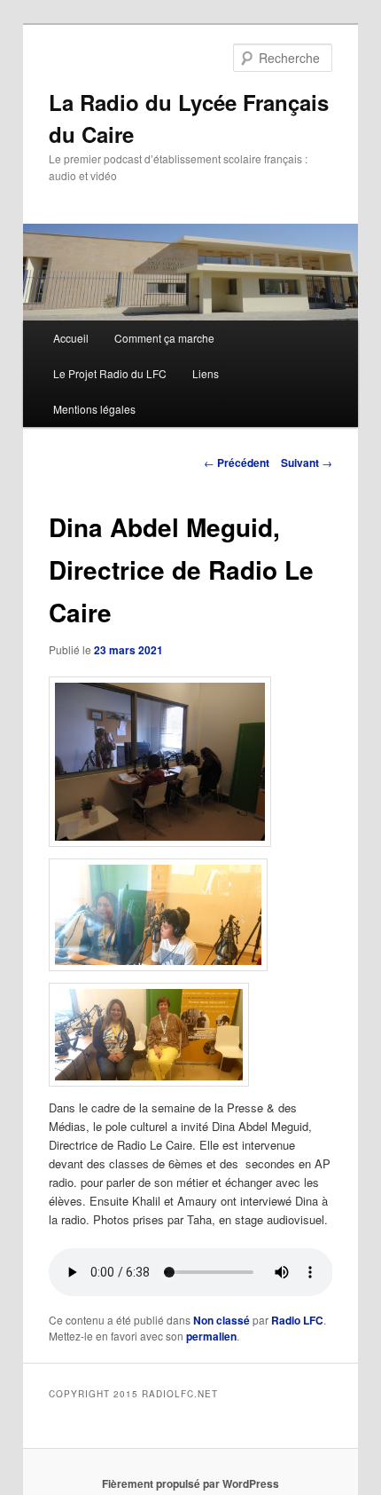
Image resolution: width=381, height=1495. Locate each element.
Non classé (221, 1320)
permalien (211, 1336)
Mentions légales (94, 408)
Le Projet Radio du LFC (110, 373)
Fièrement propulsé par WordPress (190, 1483)
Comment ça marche (164, 337)
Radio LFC (297, 1320)
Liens (205, 373)
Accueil (71, 337)
